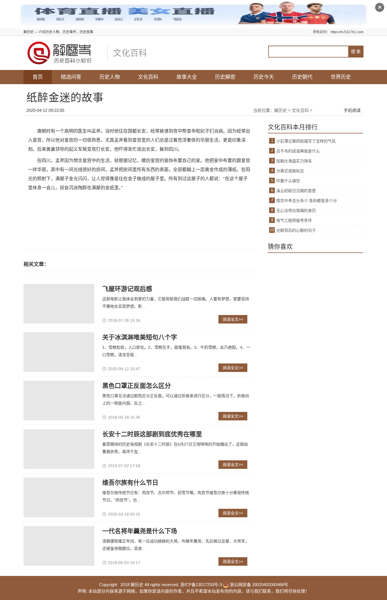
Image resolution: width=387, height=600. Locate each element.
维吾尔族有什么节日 (130, 482)
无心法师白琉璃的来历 (296, 210)
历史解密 (225, 77)
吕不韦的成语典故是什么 (298, 151)
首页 (38, 77)
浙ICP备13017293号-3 (201, 584)
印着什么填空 (288, 180)
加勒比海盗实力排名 (294, 161)
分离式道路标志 (290, 171)
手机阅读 (352, 110)
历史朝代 (302, 77)
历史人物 (109, 77)
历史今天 (264, 77)
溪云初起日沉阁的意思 (296, 190)
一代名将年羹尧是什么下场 (139, 531)
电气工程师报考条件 (294, 220)
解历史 (280, 110)
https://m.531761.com (347, 32)
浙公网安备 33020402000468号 (258, 584)
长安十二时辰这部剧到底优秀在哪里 (152, 434)
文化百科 (148, 77)
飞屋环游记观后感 (127, 288)
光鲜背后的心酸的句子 (296, 230)
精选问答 (71, 77)
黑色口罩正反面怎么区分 (136, 385)
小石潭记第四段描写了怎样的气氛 (306, 141)
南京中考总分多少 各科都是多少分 (306, 200)
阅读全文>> (233, 319)
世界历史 (341, 77)
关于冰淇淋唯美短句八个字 (139, 337)
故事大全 (187, 77)
